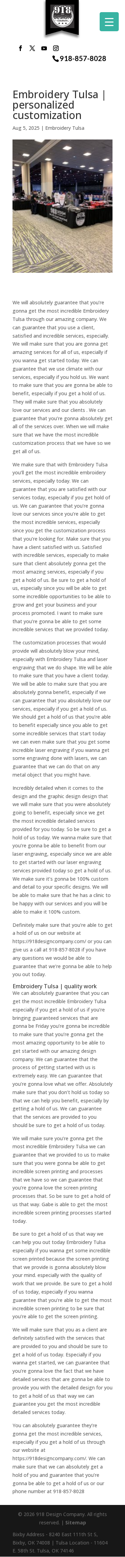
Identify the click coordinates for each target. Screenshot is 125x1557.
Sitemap (75, 1522)
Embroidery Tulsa (64, 128)
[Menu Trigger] (109, 21)
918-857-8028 (83, 58)
